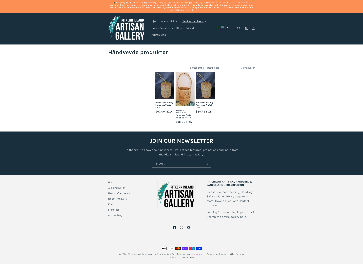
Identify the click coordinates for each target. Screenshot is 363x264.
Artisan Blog (115, 215)
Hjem (111, 182)
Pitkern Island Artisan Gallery (142, 254)
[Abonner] (207, 164)
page (238, 196)
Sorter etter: (197, 67)
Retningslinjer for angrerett (190, 254)
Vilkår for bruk (237, 254)
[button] (194, 21)
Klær (111, 204)
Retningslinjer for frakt (183, 257)
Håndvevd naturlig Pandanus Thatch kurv (164, 104)
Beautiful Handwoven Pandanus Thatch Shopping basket (184, 114)
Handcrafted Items (119, 193)
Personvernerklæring (216, 254)
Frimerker (113, 209)
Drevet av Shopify (165, 254)
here (214, 205)
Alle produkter (116, 187)
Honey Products (117, 198)
